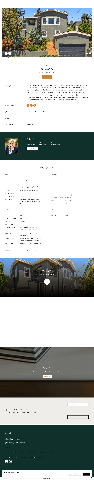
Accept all (87, 474)
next (9, 53)
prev (6, 53)
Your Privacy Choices (47, 478)
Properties (14, 452)
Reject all (71, 474)
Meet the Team (33, 452)
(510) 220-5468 (9, 442)
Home (6, 452)
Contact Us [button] (47, 376)
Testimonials (43, 452)
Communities (23, 452)
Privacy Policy (82, 412)
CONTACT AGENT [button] (32, 148)
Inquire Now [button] (47, 77)
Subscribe (78, 417)
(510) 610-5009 (42, 144)
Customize (79, 474)
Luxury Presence (17, 470)
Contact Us (51, 452)
